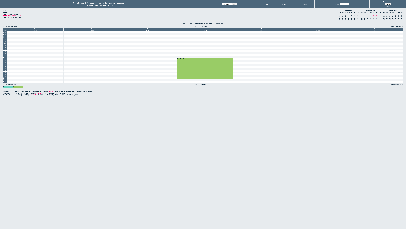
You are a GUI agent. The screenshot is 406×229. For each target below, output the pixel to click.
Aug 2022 (75, 95)
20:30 (4, 80)
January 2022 (348, 10)
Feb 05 (39, 91)
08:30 (4, 34)
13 (351, 16)
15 (357, 16)
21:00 (4, 82)
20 (351, 18)
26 (348, 19)
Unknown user (387, 2)
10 (342, 16)
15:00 (4, 59)
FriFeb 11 (318, 29)
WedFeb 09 (205, 29)
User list (387, 6)
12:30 (4, 49)
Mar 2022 (40, 95)
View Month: (7, 95)
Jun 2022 (61, 95)
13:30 (4, 53)
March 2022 (393, 10)
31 (342, 21)
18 (345, 18)
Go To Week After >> (396, 26)
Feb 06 (45, 91)
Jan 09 (17, 93)
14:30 (4, 57)
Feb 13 (85, 91)
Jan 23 (28, 93)
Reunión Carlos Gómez (184, 59)
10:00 (4, 40)
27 (351, 19)
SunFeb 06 (35, 29)
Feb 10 (68, 91)
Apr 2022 (47, 95)
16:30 (4, 65)
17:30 (4, 68)
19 (348, 18)
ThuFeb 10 (262, 29)
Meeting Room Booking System (100, 5)
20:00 (4, 78)
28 (354, 19)
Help (266, 4)
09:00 (4, 36)
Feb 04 (34, 91)
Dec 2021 (18, 95)
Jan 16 (23, 93)
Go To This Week (201, 26)
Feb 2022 (33, 95)
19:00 (4, 74)
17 (342, 18)
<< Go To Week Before (10, 26)
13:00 (4, 51)
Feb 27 (57, 93)
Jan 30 (33, 93)
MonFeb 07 (92, 29)
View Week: (6, 93)
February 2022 (370, 10)
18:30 (4, 72)
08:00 (4, 32)
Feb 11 (74, 91)
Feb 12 (79, 91)
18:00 (4, 70)
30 (339, 21)
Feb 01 (17, 91)
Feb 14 (90, 91)
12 (348, 16)
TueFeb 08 (148, 29)
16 (339, 18)
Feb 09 (63, 91)
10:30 (4, 42)
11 (345, 16)
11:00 (4, 44)
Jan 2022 (25, 95)
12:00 (4, 47)
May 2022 (54, 95)
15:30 (4, 61)
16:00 (4, 63)
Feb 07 (51, 91)
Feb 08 (57, 91)
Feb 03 (28, 91)
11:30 (4, 45)
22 (357, 18)
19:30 (4, 76)
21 (354, 18)
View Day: (6, 91)
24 (342, 19)
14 (354, 16)
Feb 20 (51, 93)
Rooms (284, 4)
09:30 (4, 38)
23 (339, 19)
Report (305, 4)
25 (345, 19)
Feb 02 (23, 91)
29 (357, 19)
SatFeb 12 (375, 29)
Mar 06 (62, 93)
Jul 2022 (68, 95)
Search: (337, 4)
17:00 (4, 66)
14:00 (4, 55)
